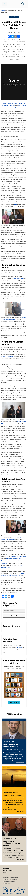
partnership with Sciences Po (18, 556)
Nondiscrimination (8, 870)
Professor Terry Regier (7, 356)
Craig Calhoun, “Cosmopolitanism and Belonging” (11, 843)
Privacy (5, 872)
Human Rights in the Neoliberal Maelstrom (11, 745)
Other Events (14, 17)
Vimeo (16, 108)
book (15, 204)
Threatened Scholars (11, 792)
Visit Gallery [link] (14, 702)
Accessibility (6, 868)
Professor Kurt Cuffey (17, 278)
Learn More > (20, 762)
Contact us (19, 647)
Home (3, 10)
